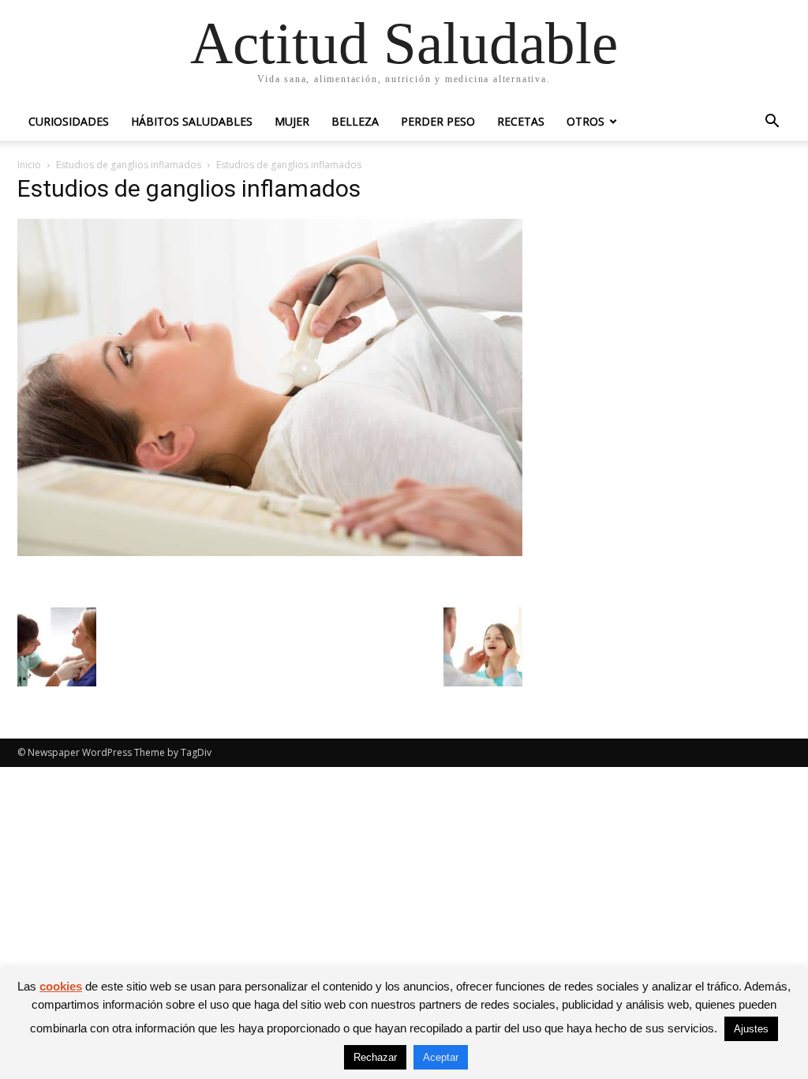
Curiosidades (68, 121)
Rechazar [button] (375, 1057)
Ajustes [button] (751, 1029)
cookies (60, 986)
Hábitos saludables (191, 121)
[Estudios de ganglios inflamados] (269, 551)
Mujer (292, 121)
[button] (772, 122)
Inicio (29, 164)
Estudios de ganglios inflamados (128, 164)
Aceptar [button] (440, 1057)
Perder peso (438, 121)
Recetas (520, 121)
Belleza (355, 121)
